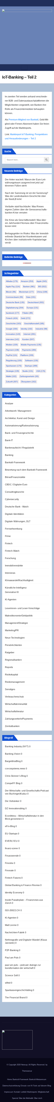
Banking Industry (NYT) (17, 746)
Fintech (12, 318)
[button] (49, 67)
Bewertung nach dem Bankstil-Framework (26, 470)
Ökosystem (28, 381)
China (42, 292)
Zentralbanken (12, 726)
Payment (12, 350)
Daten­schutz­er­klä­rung (11, 1086)
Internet (30, 334)
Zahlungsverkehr (29, 376)
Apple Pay (13, 286)
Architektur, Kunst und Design (20, 418)
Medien (12, 345)
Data (31, 297)
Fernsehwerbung (13, 529)
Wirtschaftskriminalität (16, 704)
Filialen (27, 313)
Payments (29, 350)
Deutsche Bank (15, 302)
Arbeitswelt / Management (18, 411)
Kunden (28, 339)
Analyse (9, 403)
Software (31, 360)
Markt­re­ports (32, 1092)
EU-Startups (11, 833)
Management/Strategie (16, 623)
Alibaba (12, 281)
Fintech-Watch (12, 551)
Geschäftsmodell (34, 323)
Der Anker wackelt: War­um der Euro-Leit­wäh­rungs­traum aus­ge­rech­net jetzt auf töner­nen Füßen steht (25, 182)
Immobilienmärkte (14, 565)
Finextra (9, 863)
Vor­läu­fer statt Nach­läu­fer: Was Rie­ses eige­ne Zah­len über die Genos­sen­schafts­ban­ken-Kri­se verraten (26, 209)
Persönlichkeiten (13, 645)
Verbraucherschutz (14, 697)
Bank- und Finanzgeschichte (19, 433)
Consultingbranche (14, 492)
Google (12, 329)
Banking (9, 455)
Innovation (13, 334)
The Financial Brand (15, 997)
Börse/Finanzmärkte (15, 477)
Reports (9, 667)
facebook (12, 313)
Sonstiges (10, 689)
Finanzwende (12, 856)
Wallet (11, 376)
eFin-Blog (10, 826)
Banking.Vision (12, 754)
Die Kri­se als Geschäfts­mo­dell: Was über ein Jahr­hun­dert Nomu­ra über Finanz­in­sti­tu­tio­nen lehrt (27, 223)
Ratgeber (9, 652)
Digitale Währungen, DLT (18, 521)
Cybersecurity (12, 499)
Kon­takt (17, 1092)
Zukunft (12, 381)
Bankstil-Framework (15, 462)
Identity (26, 329)
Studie (27, 371)
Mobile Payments (31, 345)
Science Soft (11, 975)
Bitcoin (11, 292)
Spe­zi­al (15, 1098)
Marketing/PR (12, 630)
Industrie (41, 329)
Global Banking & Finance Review (22, 885)
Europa (32, 308)
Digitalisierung (15, 308)
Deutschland (36, 302)
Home (9, 1079)
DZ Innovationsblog (15, 808)
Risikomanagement (15, 682)
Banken (29, 286)
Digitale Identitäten (14, 514)
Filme (8, 536)
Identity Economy (13, 892)
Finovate (9, 870)
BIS (42, 286)
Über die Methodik (26, 1098)
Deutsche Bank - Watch (17, 506)
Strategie (12, 371)
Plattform (27, 355)
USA (40, 371)
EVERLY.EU (11, 841)
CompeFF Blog (12, 783)
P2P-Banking (11, 950)
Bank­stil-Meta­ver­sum (37, 1079)
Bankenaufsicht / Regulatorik (19, 448)
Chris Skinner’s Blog (15, 776)
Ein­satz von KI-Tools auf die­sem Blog (36, 1086)
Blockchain (26, 292)
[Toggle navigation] (24, 67)
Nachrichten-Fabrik (14, 932)
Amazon (27, 281)
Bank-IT (9, 440)
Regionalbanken (13, 660)
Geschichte (13, 323)
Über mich (38, 1098)
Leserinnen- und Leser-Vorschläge (22, 608)
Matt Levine (11, 925)
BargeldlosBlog (13, 761)
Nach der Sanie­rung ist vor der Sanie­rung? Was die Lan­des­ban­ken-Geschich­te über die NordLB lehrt (26, 196)
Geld (25, 318)
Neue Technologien (15, 638)
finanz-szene (11, 848)
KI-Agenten (10, 599)
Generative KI (12, 592)
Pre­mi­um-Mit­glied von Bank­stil (23, 119)
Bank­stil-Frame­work (21, 1079)
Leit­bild (23, 1092)
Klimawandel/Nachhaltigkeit (19, 580)
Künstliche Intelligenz (16, 588)
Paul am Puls (11, 957)
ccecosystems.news (15, 768)
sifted (7, 983)
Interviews (10, 573)
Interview (12, 339)
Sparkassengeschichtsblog (18, 990)
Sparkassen (14, 366)
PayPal (11, 355)
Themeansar (27, 1071)
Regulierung (14, 360)
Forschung (10, 558)
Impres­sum (8, 1092)
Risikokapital (11, 674)
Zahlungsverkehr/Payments (19, 719)
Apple (42, 281)
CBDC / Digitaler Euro (16, 484)
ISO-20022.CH (12, 910)
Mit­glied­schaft (43, 1092)
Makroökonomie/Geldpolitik (19, 615)
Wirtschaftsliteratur (14, 711)
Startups (31, 366)
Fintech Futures (13, 878)
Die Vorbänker (12, 801)
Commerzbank (14, 297)
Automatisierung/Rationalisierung (22, 425)
